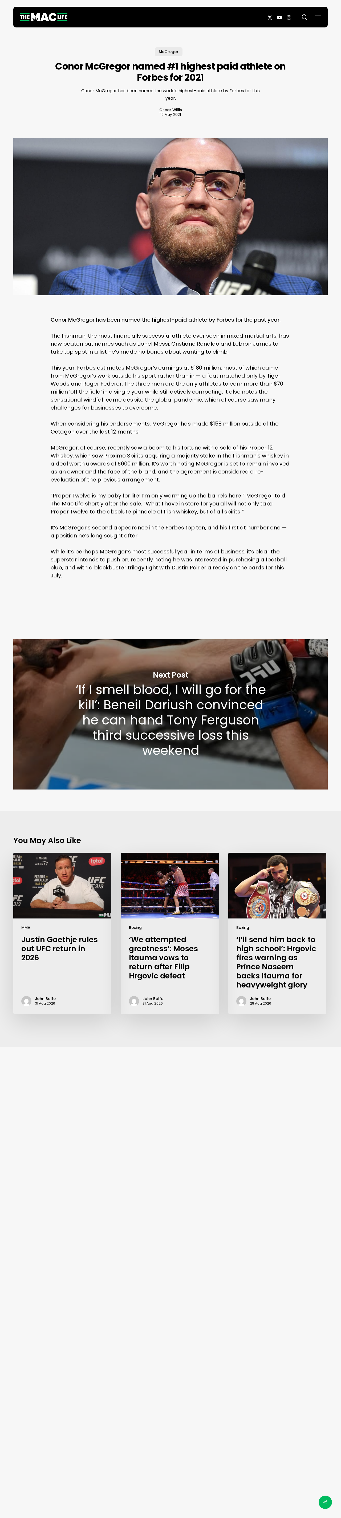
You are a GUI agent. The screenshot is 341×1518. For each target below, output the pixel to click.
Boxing (135, 927)
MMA (25, 927)
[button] (318, 17)
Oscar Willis (170, 109)
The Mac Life (67, 503)
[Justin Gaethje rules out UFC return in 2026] (62, 933)
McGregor (168, 51)
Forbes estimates (100, 367)
